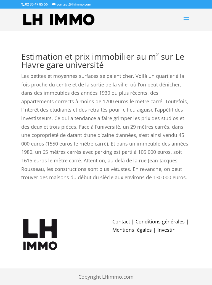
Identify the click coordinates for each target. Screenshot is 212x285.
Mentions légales (132, 229)
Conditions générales (160, 221)
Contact (121, 221)
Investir (165, 229)
